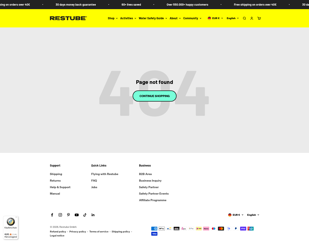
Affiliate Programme (152, 200)
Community (190, 18)
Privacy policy (77, 231)
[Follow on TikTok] (85, 215)
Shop (111, 18)
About (174, 18)
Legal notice (57, 235)
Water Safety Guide (151, 18)
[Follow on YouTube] (77, 215)
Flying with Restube (104, 174)
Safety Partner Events (154, 193)
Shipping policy (121, 231)
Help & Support (60, 187)
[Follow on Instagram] (60, 215)
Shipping (56, 174)
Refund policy (58, 231)
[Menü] (16, 218)
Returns (55, 180)
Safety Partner (149, 187)
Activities (126, 18)
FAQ (94, 180)
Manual (55, 193)
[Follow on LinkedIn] (93, 215)
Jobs (94, 187)
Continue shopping (155, 96)
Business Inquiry (150, 180)
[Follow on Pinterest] (68, 215)
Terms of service (98, 231)
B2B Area (145, 174)
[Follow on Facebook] (52, 215)
